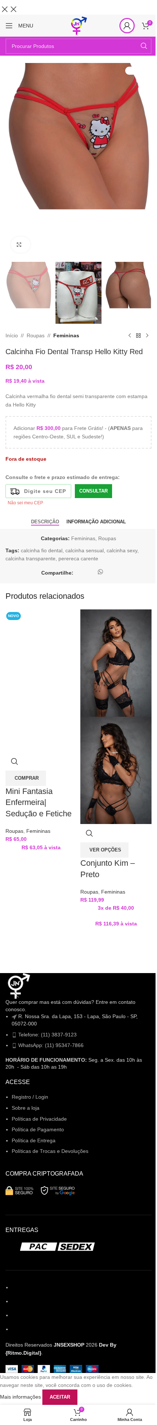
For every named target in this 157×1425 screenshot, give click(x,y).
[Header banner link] (78, 7)
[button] (25, 778)
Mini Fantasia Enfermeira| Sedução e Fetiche (38, 803)
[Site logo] (78, 25)
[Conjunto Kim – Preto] (116, 662)
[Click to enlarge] (20, 245)
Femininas (38, 831)
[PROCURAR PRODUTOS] (144, 46)
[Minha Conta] (127, 25)
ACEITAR (60, 1397)
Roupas (14, 831)
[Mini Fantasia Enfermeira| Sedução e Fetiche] (41, 644)
